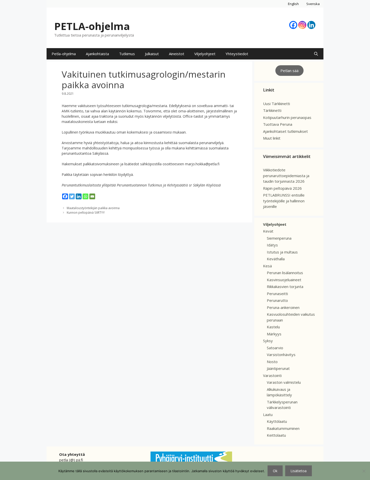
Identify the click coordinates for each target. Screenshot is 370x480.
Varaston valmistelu (284, 382)
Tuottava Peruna (277, 124)
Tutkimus (127, 53)
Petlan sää (289, 70)
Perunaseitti (277, 293)
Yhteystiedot (237, 53)
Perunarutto (277, 300)
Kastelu (273, 326)
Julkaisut (152, 53)
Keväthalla (276, 258)
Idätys (272, 244)
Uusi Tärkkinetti (276, 103)
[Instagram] (302, 25)
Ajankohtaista (97, 53)
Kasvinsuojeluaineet (284, 279)
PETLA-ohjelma (92, 26)
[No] (363, 470)
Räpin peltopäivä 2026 (282, 188)
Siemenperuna (279, 238)
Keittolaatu (276, 435)
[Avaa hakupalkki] (316, 53)
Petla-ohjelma (64, 53)
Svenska (313, 4)
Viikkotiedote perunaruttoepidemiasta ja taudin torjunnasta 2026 (286, 175)
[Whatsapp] (85, 196)
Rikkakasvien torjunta (285, 286)
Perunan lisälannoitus (285, 272)
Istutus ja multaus (282, 251)
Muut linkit (271, 138)
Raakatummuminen (283, 428)
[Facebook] (293, 25)
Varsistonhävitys (281, 354)
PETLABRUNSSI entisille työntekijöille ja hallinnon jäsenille (284, 201)
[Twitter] (72, 196)
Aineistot (176, 53)
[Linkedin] (311, 25)
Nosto (272, 361)
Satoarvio (275, 347)
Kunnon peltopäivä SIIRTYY (86, 212)
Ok (275, 470)
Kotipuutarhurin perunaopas (287, 117)
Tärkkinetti (272, 110)
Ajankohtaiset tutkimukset (285, 131)
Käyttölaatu (277, 421)
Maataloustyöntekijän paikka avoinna (93, 208)
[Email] (92, 196)
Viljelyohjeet (204, 53)
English (293, 4)
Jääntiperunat (278, 368)
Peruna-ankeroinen (283, 307)
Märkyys (274, 333)
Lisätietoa (298, 470)
